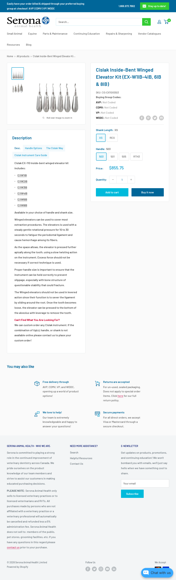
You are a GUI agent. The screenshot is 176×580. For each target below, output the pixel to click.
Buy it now (147, 192)
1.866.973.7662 (127, 6)
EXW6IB (22, 199)
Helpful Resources (81, 458)
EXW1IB (22, 175)
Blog (28, 44)
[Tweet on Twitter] (154, 117)
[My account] (159, 22)
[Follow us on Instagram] (100, 569)
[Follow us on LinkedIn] (114, 569)
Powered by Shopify (17, 566)
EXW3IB (22, 187)
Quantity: (101, 179)
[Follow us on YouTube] (107, 569)
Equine (32, 33)
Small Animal (14, 33)
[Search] (146, 22)
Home (10, 56)
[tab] (17, 148)
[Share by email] (161, 117)
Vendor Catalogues (149, 33)
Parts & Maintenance (55, 33)
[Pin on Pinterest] (148, 117)
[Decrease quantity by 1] (113, 179)
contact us (13, 547)
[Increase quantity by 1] (131, 179)
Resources (13, 44)
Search (74, 452)
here (120, 395)
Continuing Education (87, 33)
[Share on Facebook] (141, 117)
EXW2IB (22, 181)
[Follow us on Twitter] (94, 569)
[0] (166, 22)
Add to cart (112, 192)
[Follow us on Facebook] (87, 569)
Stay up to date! (157, 6)
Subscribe (132, 493)
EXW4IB (22, 193)
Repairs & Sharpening (119, 33)
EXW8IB (22, 205)
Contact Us (76, 463)
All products (23, 56)
